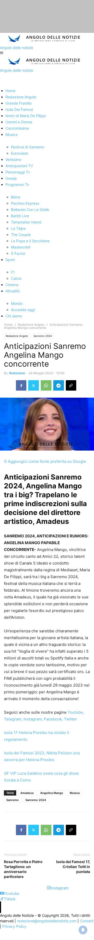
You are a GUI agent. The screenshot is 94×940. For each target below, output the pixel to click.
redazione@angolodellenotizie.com (47, 921)
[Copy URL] (71, 385)
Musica (75, 793)
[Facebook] (21, 385)
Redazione (17, 373)
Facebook (53, 719)
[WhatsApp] (46, 385)
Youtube (75, 712)
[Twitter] (33, 385)
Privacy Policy (14, 926)
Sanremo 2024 (42, 335)
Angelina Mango (51, 793)
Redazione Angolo (31, 324)
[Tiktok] (2, 898)
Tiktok (9, 898)
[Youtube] (2, 893)
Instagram (33, 719)
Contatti (86, 921)
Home (8, 324)
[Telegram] (58, 385)
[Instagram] (48, 888)
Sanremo (12, 800)
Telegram (12, 719)
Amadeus (27, 793)
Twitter (70, 719)
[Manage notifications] (83, 930)
